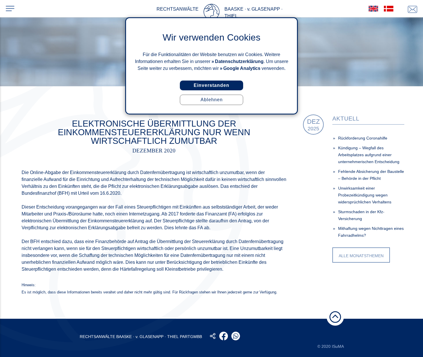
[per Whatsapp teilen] (235, 336)
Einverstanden (211, 85)
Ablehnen (212, 99)
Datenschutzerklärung (239, 61)
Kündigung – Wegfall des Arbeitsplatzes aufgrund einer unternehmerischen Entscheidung (368, 155)
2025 (313, 124)
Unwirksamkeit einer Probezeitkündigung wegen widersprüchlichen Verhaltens (364, 195)
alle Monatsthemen (361, 255)
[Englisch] (373, 9)
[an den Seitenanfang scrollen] (335, 317)
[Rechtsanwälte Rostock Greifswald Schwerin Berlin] (211, 13)
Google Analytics (241, 68)
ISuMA (338, 346)
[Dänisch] (388, 9)
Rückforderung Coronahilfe (362, 138)
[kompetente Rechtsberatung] (412, 9)
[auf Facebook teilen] (223, 336)
